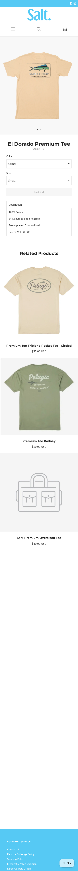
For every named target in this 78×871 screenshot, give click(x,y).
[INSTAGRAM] (74, 3)
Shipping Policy (15, 859)
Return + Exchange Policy (20, 854)
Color (9, 156)
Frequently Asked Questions (22, 864)
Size (8, 173)
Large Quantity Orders (19, 868)
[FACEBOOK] (71, 3)
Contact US (13, 849)
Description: (15, 204)
